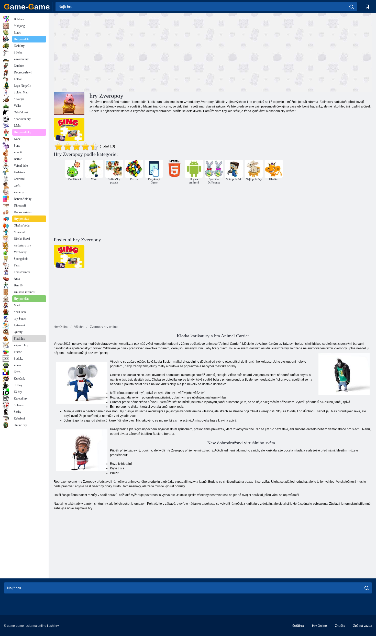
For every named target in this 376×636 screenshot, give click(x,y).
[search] (351, 7)
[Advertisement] (133, 52)
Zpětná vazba (362, 626)
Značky (340, 626)
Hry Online (319, 626)
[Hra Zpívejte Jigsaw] (69, 129)
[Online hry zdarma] (27, 6)
